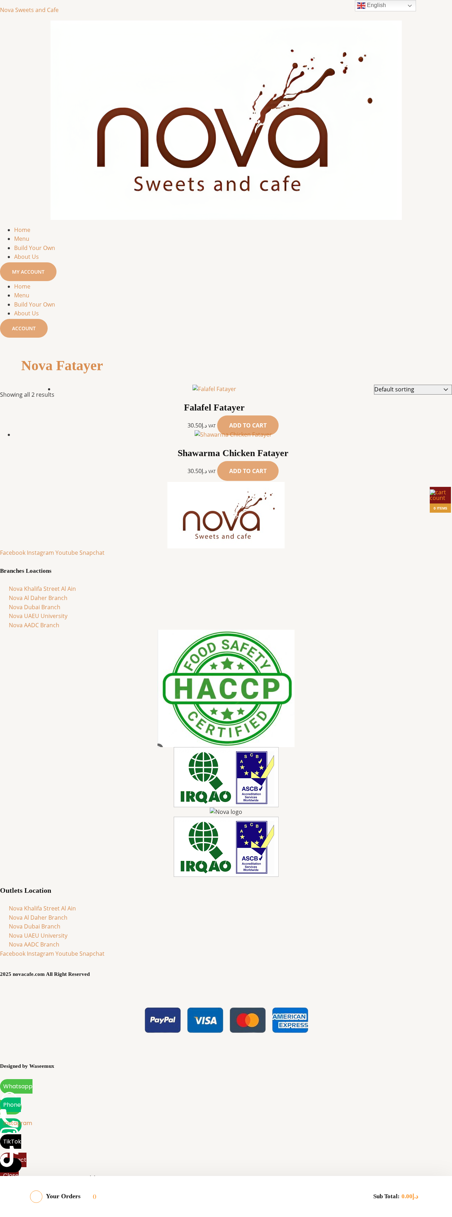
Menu (21, 239)
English (375, 5)
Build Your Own (34, 248)
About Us (26, 257)
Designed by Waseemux (27, 1066)
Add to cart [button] (248, 425)
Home (22, 230)
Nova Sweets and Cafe (29, 10)
